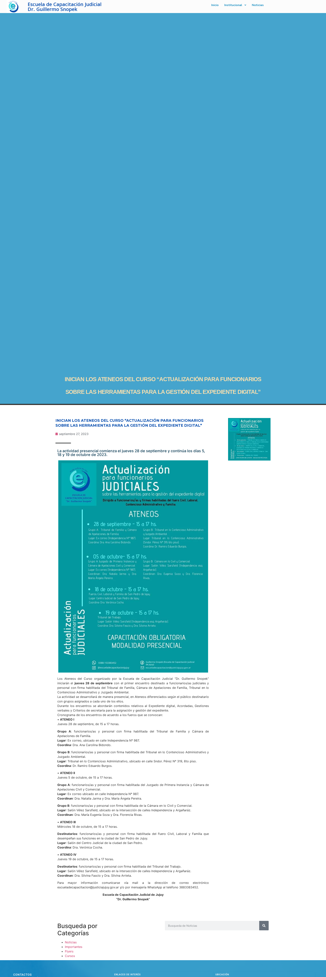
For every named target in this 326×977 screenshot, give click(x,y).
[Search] (264, 925)
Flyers (69, 951)
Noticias (71, 942)
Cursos (70, 956)
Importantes (73, 947)
